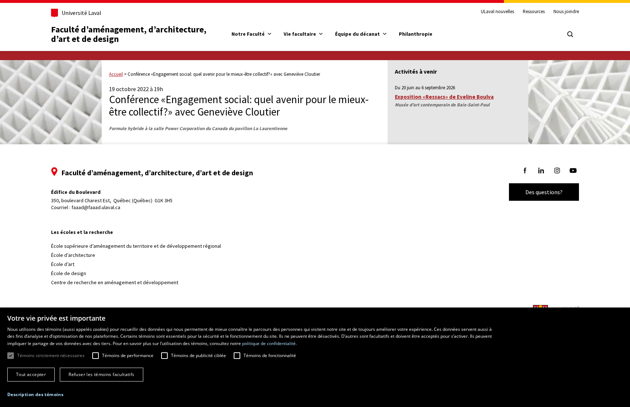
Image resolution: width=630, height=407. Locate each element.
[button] (35, 394)
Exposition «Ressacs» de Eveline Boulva (444, 96)
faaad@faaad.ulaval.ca (95, 207)
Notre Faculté (248, 34)
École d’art (62, 264)
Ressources (534, 12)
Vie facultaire (300, 34)
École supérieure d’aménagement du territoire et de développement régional (136, 246)
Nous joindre (566, 12)
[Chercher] (570, 34)
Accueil (116, 74)
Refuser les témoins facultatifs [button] (101, 374)
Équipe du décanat (357, 34)
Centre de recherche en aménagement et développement (114, 282)
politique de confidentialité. (269, 343)
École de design (68, 273)
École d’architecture (73, 255)
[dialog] (315, 357)
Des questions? (544, 192)
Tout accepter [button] (31, 374)
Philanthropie (415, 34)
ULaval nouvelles (497, 12)
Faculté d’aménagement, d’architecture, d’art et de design (129, 34)
